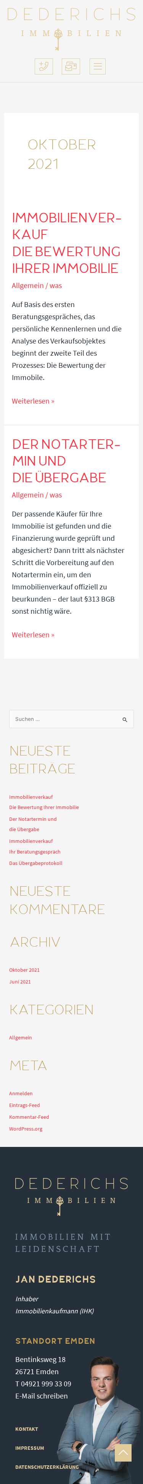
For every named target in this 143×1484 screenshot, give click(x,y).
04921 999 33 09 (46, 1384)
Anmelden (21, 1093)
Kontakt (26, 1429)
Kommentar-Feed (29, 1117)
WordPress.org (25, 1129)
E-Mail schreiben (41, 1396)
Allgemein (28, 285)
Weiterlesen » (33, 401)
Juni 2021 (20, 982)
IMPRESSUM (29, 1448)
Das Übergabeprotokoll (36, 863)
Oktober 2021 (24, 970)
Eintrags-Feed (24, 1105)
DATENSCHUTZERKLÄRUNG (47, 1467)
